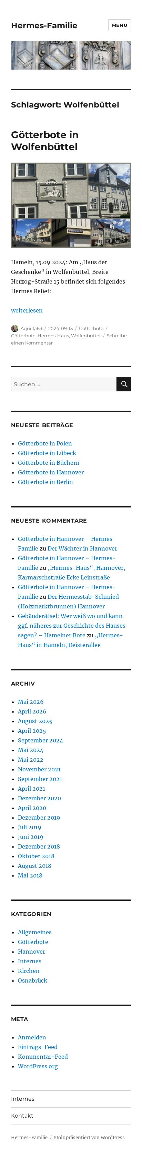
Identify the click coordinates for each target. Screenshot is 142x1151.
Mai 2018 (30, 875)
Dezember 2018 (39, 846)
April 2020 (32, 807)
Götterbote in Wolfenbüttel (45, 141)
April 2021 (31, 788)
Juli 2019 (29, 827)
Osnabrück (32, 980)
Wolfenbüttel (86, 335)
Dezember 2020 (39, 798)
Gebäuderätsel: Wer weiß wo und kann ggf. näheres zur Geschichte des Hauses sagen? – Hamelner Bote (71, 626)
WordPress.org (38, 1066)
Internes (29, 961)
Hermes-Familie (44, 25)
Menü (119, 25)
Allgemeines (35, 932)
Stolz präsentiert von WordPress (89, 1138)
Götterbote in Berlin (45, 482)
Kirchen (29, 970)
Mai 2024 (30, 750)
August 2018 (34, 865)
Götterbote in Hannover (51, 472)
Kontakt (22, 1115)
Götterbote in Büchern (49, 462)
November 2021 (39, 769)
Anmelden (32, 1037)
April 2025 (32, 730)
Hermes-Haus (53, 335)
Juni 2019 (30, 836)
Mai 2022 (30, 759)
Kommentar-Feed (43, 1056)
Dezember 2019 (39, 817)
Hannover (31, 951)
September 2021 (40, 778)
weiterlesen (27, 310)
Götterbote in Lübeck (47, 453)
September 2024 (40, 740)
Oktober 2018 (36, 856)
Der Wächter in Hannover (82, 548)
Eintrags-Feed (38, 1047)
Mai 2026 (31, 701)
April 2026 (32, 711)
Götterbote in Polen (45, 443)
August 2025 (35, 721)
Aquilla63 (31, 328)
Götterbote (91, 328)
